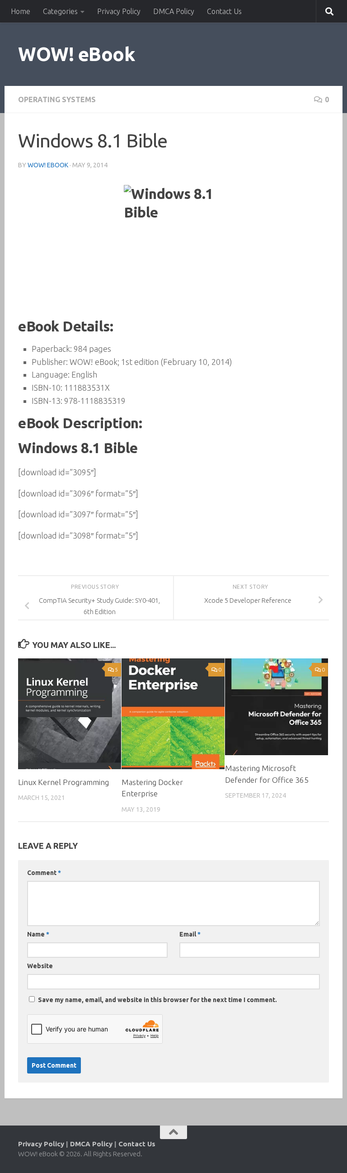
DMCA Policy (173, 11)
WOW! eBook (76, 54)
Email (190, 934)
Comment (44, 872)
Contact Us (224, 11)
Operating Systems (57, 99)
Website (40, 966)
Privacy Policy (119, 11)
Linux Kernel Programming (63, 782)
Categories (60, 11)
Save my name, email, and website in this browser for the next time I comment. (157, 999)
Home (20, 11)
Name (38, 934)
